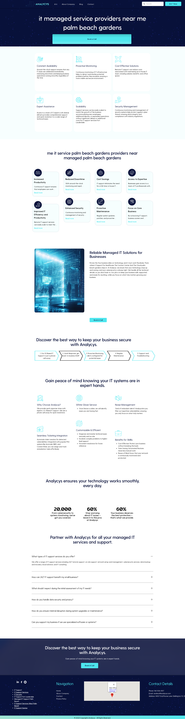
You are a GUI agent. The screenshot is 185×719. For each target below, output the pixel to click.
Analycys (92, 718)
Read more (38, 193)
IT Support (18, 690)
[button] (55, 4)
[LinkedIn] (17, 682)
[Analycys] (37, 4)
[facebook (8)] (21, 682)
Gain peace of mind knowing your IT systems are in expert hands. (92, 658)
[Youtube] (25, 682)
